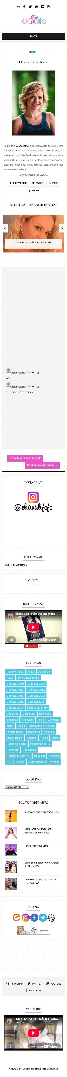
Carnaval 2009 (15, 683)
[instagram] (18, 7)
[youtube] (36, 7)
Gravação (53, 719)
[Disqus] (33, 323)
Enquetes (12, 719)
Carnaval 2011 (15, 689)
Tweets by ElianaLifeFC (16, 565)
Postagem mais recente (26, 458)
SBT (9, 762)
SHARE (35, 190)
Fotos (40, 719)
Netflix (44, 737)
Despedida (28, 713)
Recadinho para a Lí (18, 756)
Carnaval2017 (15, 707)
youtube (55, 983)
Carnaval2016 (36, 701)
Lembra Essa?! (15, 731)
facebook (35, 990)
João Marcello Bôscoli (41, 725)
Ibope (10, 725)
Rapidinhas (29, 749)
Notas (32, 52)
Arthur (30, 671)
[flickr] (43, 7)
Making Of (34, 731)
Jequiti (21, 725)
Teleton (20, 762)
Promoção (13, 749)
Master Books (14, 737)
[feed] (49, 7)
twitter (37, 983)
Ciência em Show (37, 707)
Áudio (10, 677)
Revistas (54, 756)
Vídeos (55, 762)
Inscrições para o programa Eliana (42, 812)
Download (45, 713)
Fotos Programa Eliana (36, 846)
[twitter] (30, 7)
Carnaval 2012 (36, 689)
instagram (16, 983)
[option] (33, 235)
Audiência (44, 671)
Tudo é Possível (37, 762)
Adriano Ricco (15, 671)
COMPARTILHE (20, 183)
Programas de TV (40, 743)
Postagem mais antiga (41, 465)
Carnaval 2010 (36, 683)
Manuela (49, 731)
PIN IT (55, 183)
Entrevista (27, 719)
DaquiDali (12, 713)
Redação (39, 756)
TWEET (39, 183)
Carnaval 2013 (15, 695)
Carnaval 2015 (15, 701)
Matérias (31, 737)
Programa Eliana (16, 743)
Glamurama (22, 145)
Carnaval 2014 (36, 695)
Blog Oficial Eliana (28, 677)
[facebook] (24, 7)
